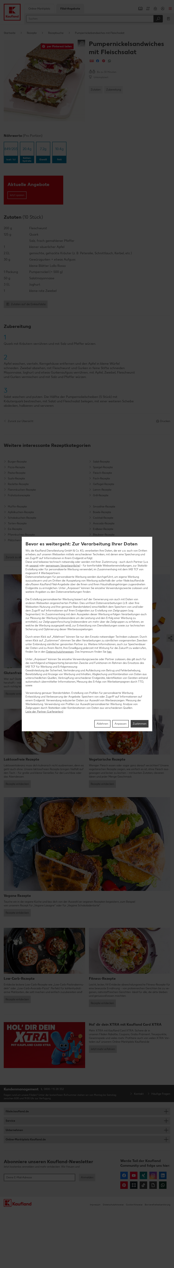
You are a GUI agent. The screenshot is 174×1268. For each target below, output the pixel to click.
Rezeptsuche (56, 33)
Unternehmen (14, 1130)
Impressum (95, 1204)
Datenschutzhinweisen (60, 651)
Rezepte (32, 33)
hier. (109, 651)
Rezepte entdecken (17, 693)
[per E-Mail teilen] (91, 61)
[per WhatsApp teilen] (109, 61)
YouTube (133, 1175)
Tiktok (143, 1185)
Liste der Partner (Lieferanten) (44, 711)
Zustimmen (139, 723)
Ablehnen (102, 723)
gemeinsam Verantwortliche (63, 565)
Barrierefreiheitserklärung (157, 1204)
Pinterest (124, 1185)
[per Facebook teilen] (97, 61)
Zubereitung (113, 89)
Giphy (153, 1185)
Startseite (9, 33)
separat (34, 565)
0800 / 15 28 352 (54, 1089)
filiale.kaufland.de (17, 1111)
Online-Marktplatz (39, 8)
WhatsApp (163, 1185)
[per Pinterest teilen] (103, 61)
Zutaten (96, 89)
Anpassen (121, 723)
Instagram (153, 1175)
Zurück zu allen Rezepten (21, 557)
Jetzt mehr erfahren (103, 1049)
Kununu (133, 1185)
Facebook (124, 1175)
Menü (170, 8)
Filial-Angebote (70, 8)
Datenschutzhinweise (113, 1204)
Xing (143, 1175)
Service (10, 1120)
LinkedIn (163, 1175)
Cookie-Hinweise (134, 1204)
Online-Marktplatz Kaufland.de (26, 1139)
